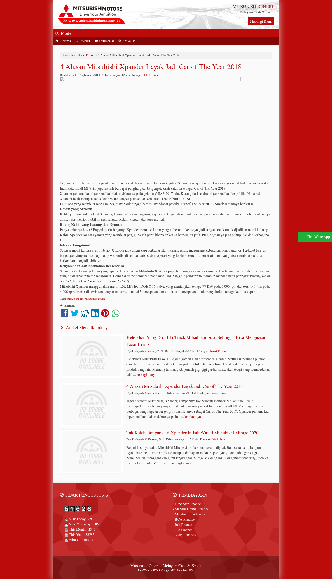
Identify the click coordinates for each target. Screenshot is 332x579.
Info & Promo (85, 55)
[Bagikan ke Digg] (84, 315)
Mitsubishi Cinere (144, 565)
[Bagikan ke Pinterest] (105, 315)
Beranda (65, 41)
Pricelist (84, 41)
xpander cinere (96, 299)
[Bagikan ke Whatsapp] (116, 315)
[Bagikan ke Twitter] (74, 315)
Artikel (126, 41)
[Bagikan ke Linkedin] (95, 315)
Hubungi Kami (261, 21)
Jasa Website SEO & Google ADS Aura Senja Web (166, 570)
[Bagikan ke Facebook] (64, 315)
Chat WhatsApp (318, 236)
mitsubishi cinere (77, 299)
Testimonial (106, 41)
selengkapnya (146, 374)
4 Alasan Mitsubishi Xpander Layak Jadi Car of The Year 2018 (151, 66)
